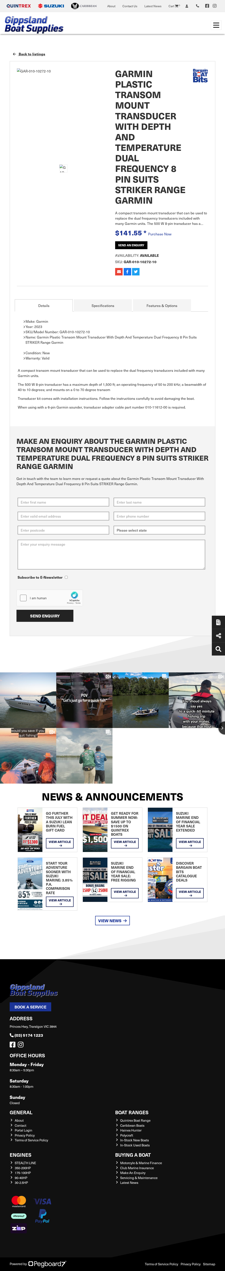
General (21, 1112)
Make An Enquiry (132, 1172)
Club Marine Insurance (137, 1167)
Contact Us (129, 6)
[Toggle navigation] (216, 25)
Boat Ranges (132, 1112)
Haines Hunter (131, 1130)
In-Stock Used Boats (135, 1145)
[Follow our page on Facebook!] (207, 6)
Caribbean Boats (132, 1125)
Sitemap (209, 1264)
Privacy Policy (25, 1135)
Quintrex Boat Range (135, 1120)
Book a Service (30, 1007)
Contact (20, 1125)
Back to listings (31, 53)
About (111, 6)
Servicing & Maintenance (139, 1177)
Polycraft (126, 1135)
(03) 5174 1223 (29, 1035)
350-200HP (23, 1167)
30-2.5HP (21, 1182)
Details (43, 305)
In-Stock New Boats (134, 1140)
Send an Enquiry (131, 245)
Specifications (103, 305)
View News (110, 920)
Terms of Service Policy (31, 1140)
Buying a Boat (133, 1154)
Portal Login (23, 1130)
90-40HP (21, 1177)
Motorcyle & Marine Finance (141, 1162)
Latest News (152, 6)
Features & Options (162, 305)
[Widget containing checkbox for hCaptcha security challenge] (49, 598)
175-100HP (23, 1172)
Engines (20, 1154)
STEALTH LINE (25, 1162)
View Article (60, 841)
